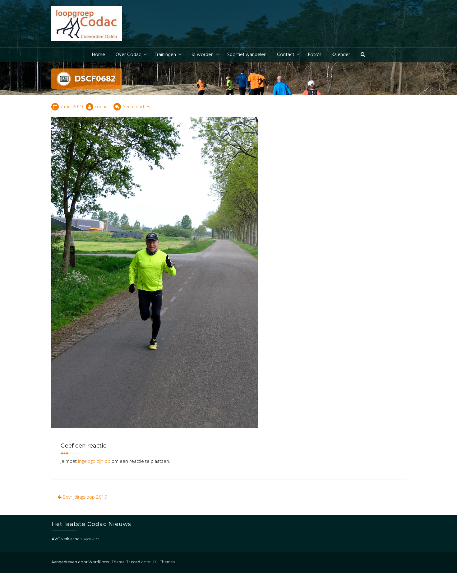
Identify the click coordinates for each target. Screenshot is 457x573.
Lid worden (202, 55)
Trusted (133, 562)
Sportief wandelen (246, 55)
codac (101, 107)
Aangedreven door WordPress (80, 562)
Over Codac (128, 55)
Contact (285, 55)
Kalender (341, 55)
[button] (363, 55)
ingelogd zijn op (94, 461)
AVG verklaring (66, 539)
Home (98, 55)
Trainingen (165, 55)
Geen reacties (136, 107)
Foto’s (314, 55)
